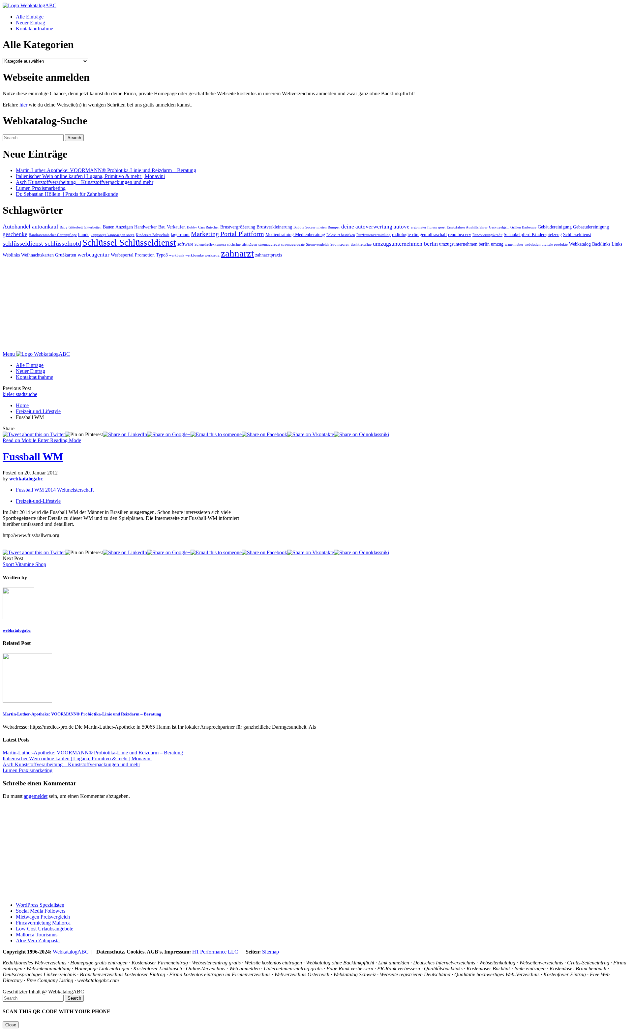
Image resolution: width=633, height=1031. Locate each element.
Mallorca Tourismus (36, 934)
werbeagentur (93, 255)
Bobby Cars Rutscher (203, 227)
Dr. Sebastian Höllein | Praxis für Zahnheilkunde (67, 194)
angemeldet (35, 796)
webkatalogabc (26, 478)
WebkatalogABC (71, 952)
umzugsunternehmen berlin (405, 243)
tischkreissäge (361, 244)
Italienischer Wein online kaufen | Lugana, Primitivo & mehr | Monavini (90, 176)
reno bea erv (459, 234)
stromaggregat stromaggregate (281, 244)
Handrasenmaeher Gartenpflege (53, 235)
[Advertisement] (200, 305)
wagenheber (514, 244)
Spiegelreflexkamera (210, 244)
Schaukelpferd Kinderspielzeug (533, 234)
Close (10, 1024)
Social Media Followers (40, 911)
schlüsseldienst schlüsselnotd (42, 243)
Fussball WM (33, 457)
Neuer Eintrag (30, 22)
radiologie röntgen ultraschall (419, 234)
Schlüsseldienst (577, 234)
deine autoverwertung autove (375, 227)
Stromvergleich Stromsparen (327, 244)
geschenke (15, 234)
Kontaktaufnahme (34, 28)
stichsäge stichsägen (242, 244)
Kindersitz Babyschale (152, 235)
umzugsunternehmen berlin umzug (471, 244)
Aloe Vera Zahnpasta (38, 940)
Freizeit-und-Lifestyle (38, 411)
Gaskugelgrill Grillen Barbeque (512, 227)
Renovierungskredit (487, 235)
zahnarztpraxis (268, 255)
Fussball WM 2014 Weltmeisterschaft (55, 490)
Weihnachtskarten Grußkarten (48, 255)
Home (22, 405)
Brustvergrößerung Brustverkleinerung (256, 226)
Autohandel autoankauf (30, 226)
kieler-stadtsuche (20, 394)
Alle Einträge (30, 16)
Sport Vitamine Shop (24, 564)
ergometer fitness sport (428, 227)
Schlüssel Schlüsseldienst (129, 243)
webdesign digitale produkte (546, 244)
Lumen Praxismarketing (41, 188)
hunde (83, 234)
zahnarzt (237, 253)
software (185, 244)
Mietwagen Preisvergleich (43, 917)
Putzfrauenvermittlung (373, 235)
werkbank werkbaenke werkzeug (194, 255)
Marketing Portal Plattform (227, 233)
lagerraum (180, 234)
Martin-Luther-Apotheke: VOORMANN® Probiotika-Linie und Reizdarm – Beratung (106, 170)
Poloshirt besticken (340, 235)
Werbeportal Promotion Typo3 (139, 255)
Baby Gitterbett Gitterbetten (81, 227)
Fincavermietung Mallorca (43, 922)
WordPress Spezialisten (40, 905)
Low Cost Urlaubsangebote (44, 928)
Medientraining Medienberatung (295, 234)
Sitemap (270, 952)
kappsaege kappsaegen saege (113, 235)
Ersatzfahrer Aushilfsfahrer (467, 227)
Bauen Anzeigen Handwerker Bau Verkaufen (144, 226)
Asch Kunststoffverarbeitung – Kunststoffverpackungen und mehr (84, 182)
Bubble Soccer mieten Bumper (316, 227)
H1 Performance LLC (215, 952)
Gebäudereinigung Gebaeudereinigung (573, 226)
